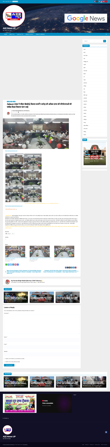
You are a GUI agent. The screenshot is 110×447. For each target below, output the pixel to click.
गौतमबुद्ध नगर (86, 61)
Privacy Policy (29, 34)
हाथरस (85, 134)
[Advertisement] (41, 48)
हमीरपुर (85, 131)
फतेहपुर (85, 86)
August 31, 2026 (9, 385)
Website (5, 351)
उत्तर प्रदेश (8, 101)
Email (5, 344)
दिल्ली (85, 73)
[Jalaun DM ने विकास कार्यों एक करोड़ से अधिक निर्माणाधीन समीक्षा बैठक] (66, 251)
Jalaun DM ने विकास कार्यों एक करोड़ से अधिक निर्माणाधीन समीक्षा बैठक (63, 257)
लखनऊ (85, 113)
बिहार (84, 92)
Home (5, 34)
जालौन (11, 101)
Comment (6, 313)
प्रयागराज (85, 82)
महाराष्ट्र (85, 104)
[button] (106, 34)
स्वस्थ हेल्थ (85, 128)
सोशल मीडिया (86, 125)
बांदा (84, 89)
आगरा (85, 49)
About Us (11, 34)
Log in (75, 394)
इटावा (84, 52)
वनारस (85, 122)
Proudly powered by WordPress (8, 444)
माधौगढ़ (85, 107)
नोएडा (85, 79)
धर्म (84, 76)
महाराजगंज (85, 101)
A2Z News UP (9, 28)
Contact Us (20, 34)
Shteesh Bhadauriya (19, 385)
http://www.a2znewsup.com (11, 150)
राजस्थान (85, 110)
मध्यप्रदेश (85, 98)
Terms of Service (40, 34)
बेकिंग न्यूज (85, 95)
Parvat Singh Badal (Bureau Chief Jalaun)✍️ (21, 110)
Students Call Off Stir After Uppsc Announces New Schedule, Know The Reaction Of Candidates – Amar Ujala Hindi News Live (60, 271)
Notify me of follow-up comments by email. (15, 358)
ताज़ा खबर (14, 101)
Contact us (6, 418)
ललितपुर (85, 119)
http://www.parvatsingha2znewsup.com (13, 206)
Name (5, 337)
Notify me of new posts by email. (13, 361)
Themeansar (25, 444)
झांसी (84, 67)
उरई (84, 58)
